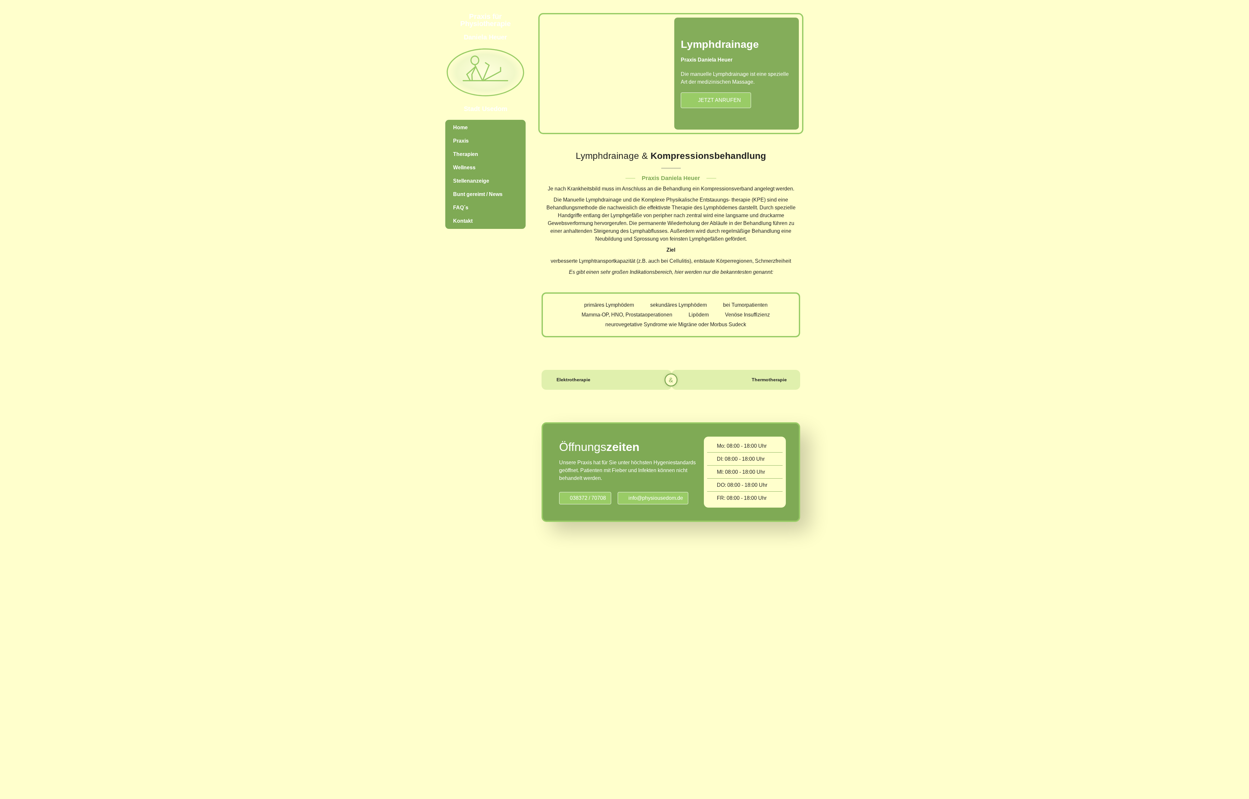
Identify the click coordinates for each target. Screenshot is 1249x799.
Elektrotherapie (573, 379)
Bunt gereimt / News (478, 194)
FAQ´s (460, 207)
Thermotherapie (769, 379)
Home (460, 127)
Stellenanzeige (471, 181)
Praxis (461, 141)
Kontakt (463, 221)
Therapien (465, 154)
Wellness (464, 167)
